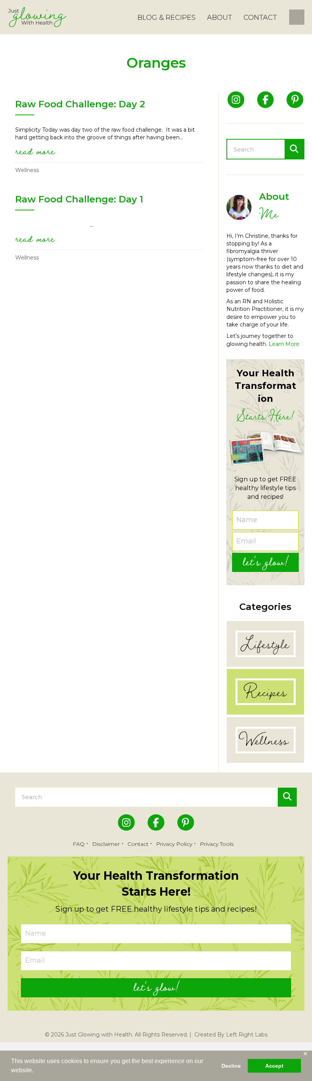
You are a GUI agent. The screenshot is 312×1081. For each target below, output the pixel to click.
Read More (35, 150)
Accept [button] (274, 1066)
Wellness (27, 170)
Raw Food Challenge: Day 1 (79, 199)
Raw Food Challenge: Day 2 (80, 104)
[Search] (294, 149)
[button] (265, 562)
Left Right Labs (246, 1034)
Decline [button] (231, 1066)
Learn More (284, 344)
